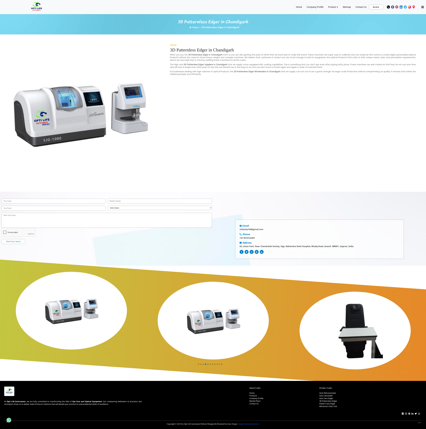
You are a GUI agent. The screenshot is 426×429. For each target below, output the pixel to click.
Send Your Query (13, 241)
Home (299, 7)
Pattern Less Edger (327, 404)
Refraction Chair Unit (328, 406)
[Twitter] (405, 7)
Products (253, 396)
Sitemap (347, 7)
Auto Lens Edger (326, 398)
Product (332, 7)
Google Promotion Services (248, 424)
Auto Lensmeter (326, 396)
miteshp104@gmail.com (251, 229)
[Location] (413, 7)
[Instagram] (409, 7)
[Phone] (388, 7)
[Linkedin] (401, 7)
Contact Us (361, 7)
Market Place (254, 401)
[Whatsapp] (419, 413)
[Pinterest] (396, 7)
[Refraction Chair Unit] (213, 320)
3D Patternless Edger (328, 401)
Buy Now (376, 7)
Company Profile (315, 7)
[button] (198, 364)
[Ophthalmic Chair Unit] (355, 330)
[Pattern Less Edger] (71, 310)
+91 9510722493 (247, 238)
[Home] (36, 7)
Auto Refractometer (327, 393)
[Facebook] (392, 7)
